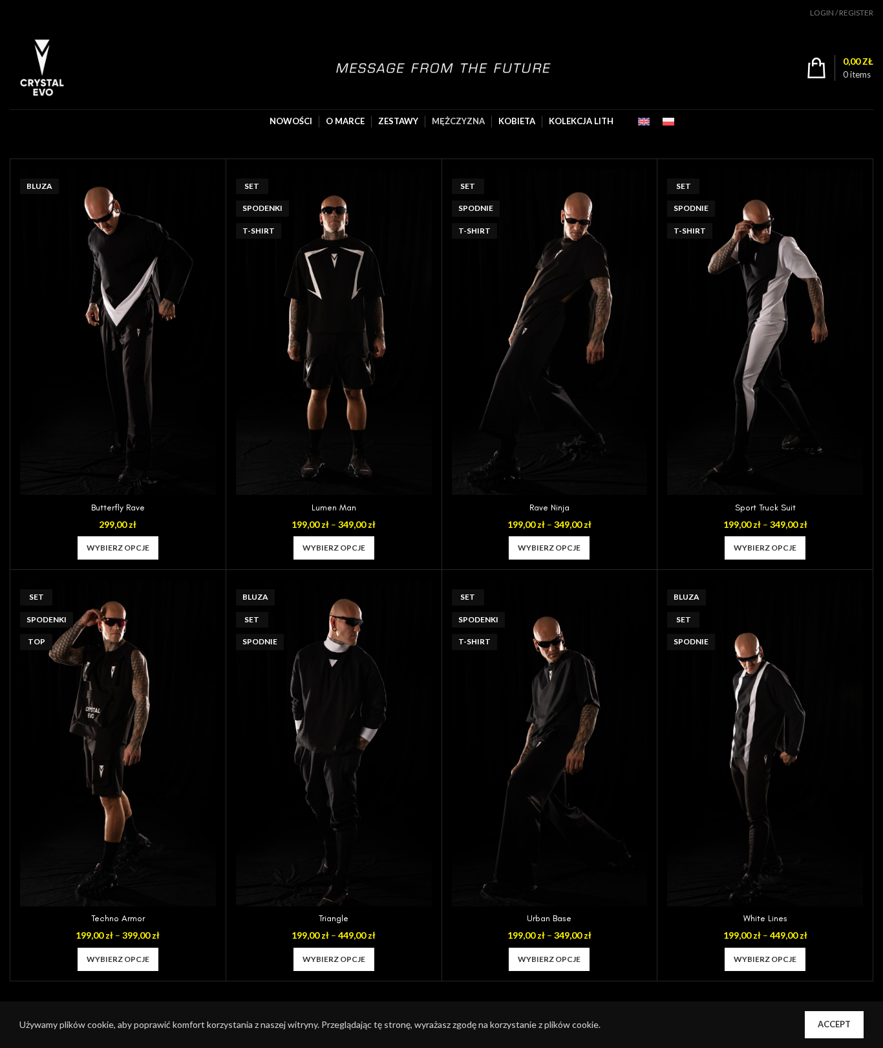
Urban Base (549, 918)
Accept (834, 1024)
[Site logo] (42, 66)
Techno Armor (118, 918)
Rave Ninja (549, 507)
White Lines (765, 918)
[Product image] (118, 332)
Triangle (333, 918)
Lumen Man (334, 507)
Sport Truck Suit (765, 507)
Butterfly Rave (118, 507)
